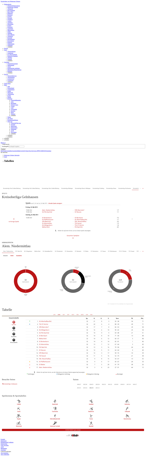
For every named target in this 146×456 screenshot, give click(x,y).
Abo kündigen (4, 453)
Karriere (13, 111)
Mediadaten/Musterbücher (14, 70)
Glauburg (10, 22)
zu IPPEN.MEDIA (40, 151)
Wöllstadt (10, 45)
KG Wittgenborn (47, 225)
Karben (9, 25)
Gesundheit (14, 109)
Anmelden (9, 151)
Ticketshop (48, 151)
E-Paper (26, 151)
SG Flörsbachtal (47, 212)
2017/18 (129, 384)
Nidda (9, 31)
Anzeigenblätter (16, 151)
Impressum (14, 126)
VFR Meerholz (46, 221)
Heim (12, 255)
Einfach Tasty (14, 105)
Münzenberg (10, 30)
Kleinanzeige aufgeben (13, 68)
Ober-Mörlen (10, 34)
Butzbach (10, 15)
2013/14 (85, 388)
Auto (12, 102)
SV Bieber (85, 251)
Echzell (9, 16)
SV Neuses (78, 212)
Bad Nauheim (11, 10)
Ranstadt (9, 38)
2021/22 (110, 384)
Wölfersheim (10, 44)
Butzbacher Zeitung (12, 7)
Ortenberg (10, 36)
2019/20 (116, 384)
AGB (12, 130)
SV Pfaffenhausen (47, 220)
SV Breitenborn (47, 218)
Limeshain (10, 28)
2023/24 (98, 384)
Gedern (9, 21)
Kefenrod (10, 27)
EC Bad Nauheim (12, 54)
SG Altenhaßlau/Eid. (81, 220)
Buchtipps (13, 103)
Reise (12, 112)
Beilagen (9, 71)
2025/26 (85, 384)
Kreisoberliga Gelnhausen (10, 384)
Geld (12, 108)
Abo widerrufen (5, 454)
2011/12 (97, 388)
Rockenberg (10, 41)
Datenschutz (14, 127)
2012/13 (91, 388)
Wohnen (13, 114)
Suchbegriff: (5, 146)
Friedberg (10, 19)
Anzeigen (3, 450)
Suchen (3, 149)
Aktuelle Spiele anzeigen (55, 203)
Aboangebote (11, 77)
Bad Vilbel (10, 12)
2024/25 (91, 384)
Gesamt (5, 255)
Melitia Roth (46, 227)
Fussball (9, 59)
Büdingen (10, 13)
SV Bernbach (79, 218)
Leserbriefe (10, 80)
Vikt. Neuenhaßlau (80, 221)
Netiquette (13, 129)
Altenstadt (10, 9)
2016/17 (135, 384)
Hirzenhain (10, 24)
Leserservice (10, 79)
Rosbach (9, 42)
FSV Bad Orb (79, 227)
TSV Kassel (78, 223)
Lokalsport (10, 53)
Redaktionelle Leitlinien (7, 442)
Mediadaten (4, 448)
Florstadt (9, 18)
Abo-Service (32, 151)
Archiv (22, 151)
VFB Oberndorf (79, 210)
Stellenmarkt (10, 65)
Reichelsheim (11, 39)
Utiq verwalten (5, 445)
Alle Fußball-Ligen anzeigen (74, 430)
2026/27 (79, 384)
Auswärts (19, 255)
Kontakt (13, 124)
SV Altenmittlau (47, 223)
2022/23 (104, 384)
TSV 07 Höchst (79, 225)
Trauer (9, 66)
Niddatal (9, 33)
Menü (2, 142)
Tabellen (9, 57)
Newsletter (14, 132)
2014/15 (79, 388)
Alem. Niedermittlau (48, 210)
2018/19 (122, 384)
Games (13, 106)
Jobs (2, 151)
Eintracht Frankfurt (12, 56)
